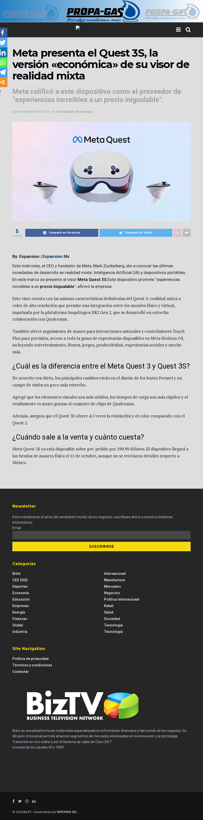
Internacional (115, 574)
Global (17, 625)
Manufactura (114, 580)
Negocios (112, 593)
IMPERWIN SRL (67, 812)
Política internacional (121, 599)
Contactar (20, 672)
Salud (108, 612)
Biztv (16, 574)
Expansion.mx (56, 256)
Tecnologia (84, 111)
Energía (18, 612)
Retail (108, 606)
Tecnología (65, 111)
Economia (20, 593)
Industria (19, 632)
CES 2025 (20, 580)
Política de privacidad (30, 659)
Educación (21, 599)
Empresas (20, 606)
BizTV (27, 812)
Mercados (112, 586)
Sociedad (112, 619)
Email (16, 528)
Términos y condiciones (32, 665)
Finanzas (19, 619)
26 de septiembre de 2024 (31, 111)
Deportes (20, 586)
